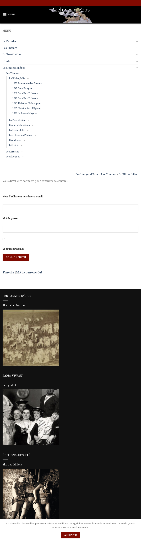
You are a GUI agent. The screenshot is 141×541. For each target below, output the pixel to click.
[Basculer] (137, 41)
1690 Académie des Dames (27, 83)
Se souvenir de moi (13, 248)
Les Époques (13, 156)
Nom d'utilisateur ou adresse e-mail (23, 196)
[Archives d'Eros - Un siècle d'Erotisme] (70, 14)
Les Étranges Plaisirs (20, 135)
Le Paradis (9, 41)
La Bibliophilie (128, 174)
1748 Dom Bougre (22, 88)
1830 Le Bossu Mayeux (24, 113)
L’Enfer (7, 61)
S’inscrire (8, 272)
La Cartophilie (17, 130)
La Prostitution (12, 54)
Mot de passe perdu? (29, 272)
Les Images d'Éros (87, 174)
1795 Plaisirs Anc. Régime (26, 108)
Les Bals (14, 145)
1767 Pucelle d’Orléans (25, 93)
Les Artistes (12, 151)
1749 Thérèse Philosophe (26, 103)
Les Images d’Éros (14, 68)
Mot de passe (10, 218)
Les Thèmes (108, 174)
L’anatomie (15, 140)
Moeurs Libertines (19, 125)
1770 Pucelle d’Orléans (25, 98)
